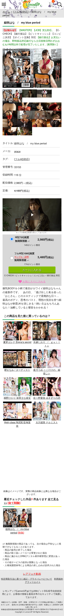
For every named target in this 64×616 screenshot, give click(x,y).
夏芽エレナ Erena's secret (17, 342)
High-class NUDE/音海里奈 (17, 424)
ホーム (6, 11)
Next (57, 68)
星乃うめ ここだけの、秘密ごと (46, 371)
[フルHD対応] (21, 11)
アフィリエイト (32, 582)
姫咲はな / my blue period (17, 530)
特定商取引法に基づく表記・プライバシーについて (26, 578)
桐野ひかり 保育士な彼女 (17, 398)
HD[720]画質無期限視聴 (22, 238)
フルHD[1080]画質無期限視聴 (24, 257)
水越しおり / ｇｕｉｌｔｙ (46, 343)
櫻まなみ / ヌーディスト (17, 370)
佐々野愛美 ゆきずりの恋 (46, 398)
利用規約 (58, 578)
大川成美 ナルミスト (47, 422)
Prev (7, 68)
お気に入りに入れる (34, 281)
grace (17, 151)
